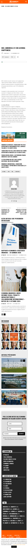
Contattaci (6, 470)
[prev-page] (2, 314)
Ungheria (17, 171)
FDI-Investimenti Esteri (11, 6)
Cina (9, 171)
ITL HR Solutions (7, 490)
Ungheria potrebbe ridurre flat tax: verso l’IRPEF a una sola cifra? (21, 212)
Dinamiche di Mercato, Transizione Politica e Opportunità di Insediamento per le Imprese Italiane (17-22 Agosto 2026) (13, 146)
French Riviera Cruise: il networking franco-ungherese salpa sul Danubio (13, 156)
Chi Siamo (6, 468)
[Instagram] (14, 200)
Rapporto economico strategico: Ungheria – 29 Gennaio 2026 (13, 251)
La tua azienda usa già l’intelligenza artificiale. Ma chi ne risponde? (11, 160)
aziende (4, 171)
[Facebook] (11, 200)
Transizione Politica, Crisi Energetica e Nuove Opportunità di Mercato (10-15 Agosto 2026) (14, 151)
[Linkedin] (16, 200)
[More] (17, 57)
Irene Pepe (9, 303)
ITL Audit (5, 486)
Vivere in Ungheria (8, 461)
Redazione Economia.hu (12, 255)
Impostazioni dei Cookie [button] (19, 544)
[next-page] (5, 314)
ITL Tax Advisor (7, 484)
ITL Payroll (6, 488)
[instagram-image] (5, 328)
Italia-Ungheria (7, 457)
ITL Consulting (7, 479)
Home (2, 6)
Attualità (3, 303)
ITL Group (6, 466)
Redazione (6, 53)
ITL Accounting (7, 481)
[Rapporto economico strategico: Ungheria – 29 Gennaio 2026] (14, 236)
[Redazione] (2, 53)
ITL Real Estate (7, 492)
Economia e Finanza (8, 463)
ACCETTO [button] (14, 546)
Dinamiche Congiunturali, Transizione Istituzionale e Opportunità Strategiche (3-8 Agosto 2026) (13, 165)
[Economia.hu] (14, 2)
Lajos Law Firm (7, 497)
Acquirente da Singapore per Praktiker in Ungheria (5, 212)
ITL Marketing (7, 494)
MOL (12, 171)
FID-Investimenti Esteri (9, 459)
